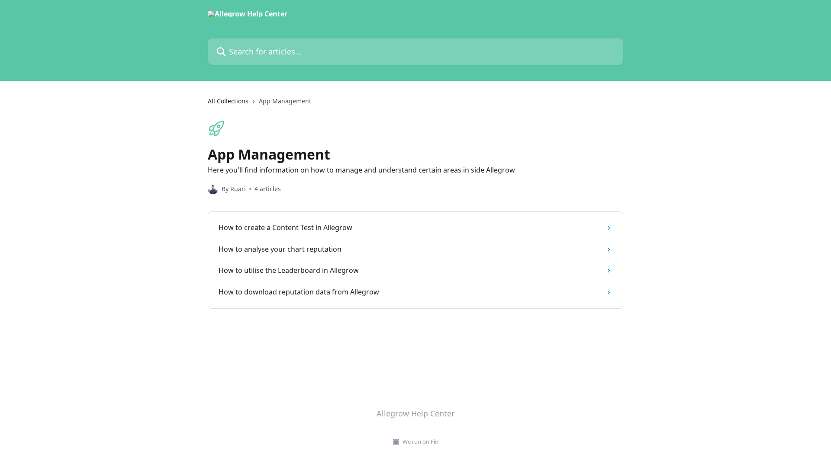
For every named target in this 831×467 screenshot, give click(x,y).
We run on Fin (420, 441)
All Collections (228, 101)
